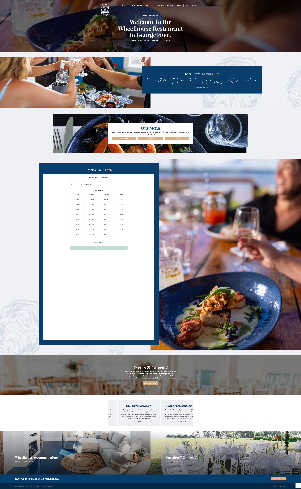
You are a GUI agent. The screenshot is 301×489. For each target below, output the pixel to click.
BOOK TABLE (278, 479)
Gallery (161, 6)
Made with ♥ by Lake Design (279, 486)
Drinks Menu (150, 138)
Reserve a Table (190, 6)
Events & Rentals (137, 6)
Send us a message (172, 461)
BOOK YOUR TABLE (202, 88)
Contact (150, 6)
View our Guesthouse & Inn (24, 461)
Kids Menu (177, 138)
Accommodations (174, 6)
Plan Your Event (150, 383)
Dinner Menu (124, 138)
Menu (124, 6)
